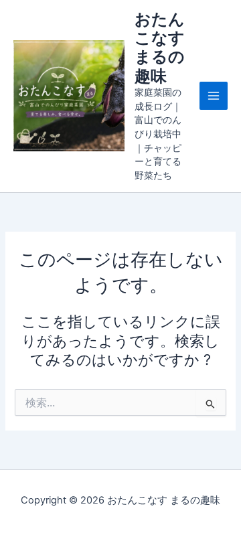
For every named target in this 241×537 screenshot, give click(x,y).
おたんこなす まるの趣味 (160, 47)
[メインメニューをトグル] (213, 96)
